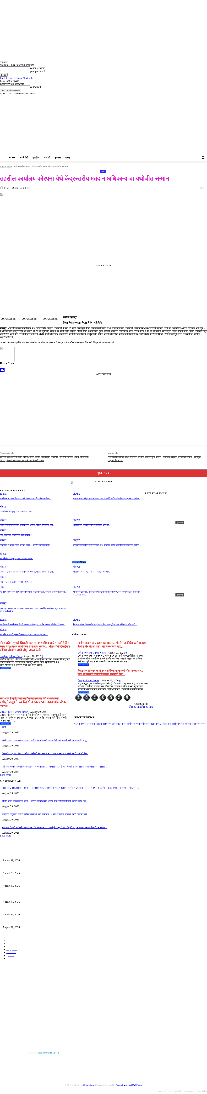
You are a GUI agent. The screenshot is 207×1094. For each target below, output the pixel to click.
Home (3, 166)
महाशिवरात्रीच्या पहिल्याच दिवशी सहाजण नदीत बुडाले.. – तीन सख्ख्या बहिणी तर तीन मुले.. (32, 624)
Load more (5, 774)
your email (35, 87)
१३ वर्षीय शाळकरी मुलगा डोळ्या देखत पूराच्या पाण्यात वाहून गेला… (24, 634)
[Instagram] (192, 97)
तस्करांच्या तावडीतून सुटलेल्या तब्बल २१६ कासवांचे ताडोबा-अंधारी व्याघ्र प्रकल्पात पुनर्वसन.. (106, 498)
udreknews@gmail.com (48, 1053)
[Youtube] (205, 97)
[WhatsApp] (127, 437)
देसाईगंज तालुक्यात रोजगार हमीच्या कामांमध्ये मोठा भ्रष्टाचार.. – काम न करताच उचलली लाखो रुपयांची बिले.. (111, 672)
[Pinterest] (115, 437)
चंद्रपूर (9, 166)
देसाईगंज (180, 523)
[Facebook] (187, 97)
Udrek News (12, 188)
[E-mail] (2, 371)
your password (37, 71)
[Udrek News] (2, 187)
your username (37, 68)
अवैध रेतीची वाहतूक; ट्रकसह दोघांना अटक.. (16, 511)
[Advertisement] (121, 128)
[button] (203, 157)
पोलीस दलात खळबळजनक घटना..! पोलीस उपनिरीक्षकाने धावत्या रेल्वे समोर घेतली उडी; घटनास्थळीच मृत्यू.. (112, 644)
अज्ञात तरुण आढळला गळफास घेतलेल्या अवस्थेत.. (91, 525)
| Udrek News (88, 1085)
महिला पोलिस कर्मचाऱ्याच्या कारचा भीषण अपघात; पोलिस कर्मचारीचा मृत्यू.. (27, 525)
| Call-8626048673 (135, 1085)
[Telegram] (19, 1067)
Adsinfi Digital (122, 1085)
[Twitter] (196, 97)
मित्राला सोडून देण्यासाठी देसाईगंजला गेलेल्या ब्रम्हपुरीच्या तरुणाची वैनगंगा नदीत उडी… (105, 624)
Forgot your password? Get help (16, 78)
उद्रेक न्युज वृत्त (85, 652)
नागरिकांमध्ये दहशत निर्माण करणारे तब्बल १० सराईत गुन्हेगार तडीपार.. (25, 498)
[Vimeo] (200, 97)
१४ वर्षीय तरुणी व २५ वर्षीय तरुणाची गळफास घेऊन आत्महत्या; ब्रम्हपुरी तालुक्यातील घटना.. (33, 592)
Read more (5, 668)
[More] (138, 437)
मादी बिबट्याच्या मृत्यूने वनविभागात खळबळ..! (16, 535)
